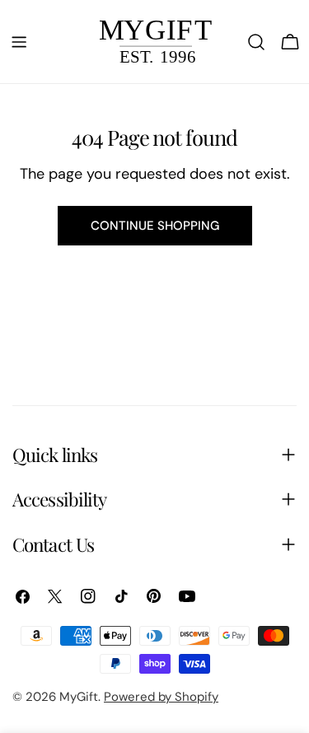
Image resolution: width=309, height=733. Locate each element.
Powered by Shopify (161, 697)
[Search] (256, 42)
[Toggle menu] (18, 42)
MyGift (78, 697)
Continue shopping (155, 225)
